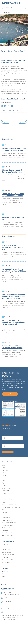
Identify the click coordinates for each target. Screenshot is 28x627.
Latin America (6, 517)
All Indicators (6, 562)
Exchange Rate (6, 552)
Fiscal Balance (6, 557)
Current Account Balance (9, 559)
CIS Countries (6, 510)
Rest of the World (7, 528)
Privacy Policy (6, 617)
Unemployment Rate (8, 554)
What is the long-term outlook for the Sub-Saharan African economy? (13, 322)
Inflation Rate (6, 547)
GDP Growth (5, 544)
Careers (4, 579)
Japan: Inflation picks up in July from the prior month (13, 195)
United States (6, 490)
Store (3, 574)
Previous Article (6, 121)
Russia (4, 485)
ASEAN (4, 502)
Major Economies (7, 520)
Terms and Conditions (9, 619)
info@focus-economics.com (12, 598)
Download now (9, 394)
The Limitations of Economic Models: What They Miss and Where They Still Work (13, 297)
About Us (5, 571)
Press (3, 576)
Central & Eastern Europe (9, 504)
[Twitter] (5, 612)
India (3, 478)
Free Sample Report (10, 111)
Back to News (7, 12)
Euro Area (5, 470)
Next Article (22, 121)
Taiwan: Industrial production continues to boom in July (14, 149)
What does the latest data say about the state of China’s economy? (14, 271)
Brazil (3, 465)
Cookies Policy (15, 617)
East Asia (4, 512)
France (4, 472)
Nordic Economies (7, 525)
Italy (3, 480)
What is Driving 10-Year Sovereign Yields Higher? (12, 347)
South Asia (5, 530)
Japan (4, 483)
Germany (4, 475)
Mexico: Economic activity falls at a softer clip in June (12, 171)
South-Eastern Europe (8, 533)
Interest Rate (6, 549)
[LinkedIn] (2, 612)
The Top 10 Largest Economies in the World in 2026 (12, 247)
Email (4, 442)
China (4, 467)
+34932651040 (8, 602)
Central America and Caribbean (11, 507)
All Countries (5, 493)
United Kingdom (7, 488)
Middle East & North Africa (9, 522)
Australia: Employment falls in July (13, 218)
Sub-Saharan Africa (7, 535)
